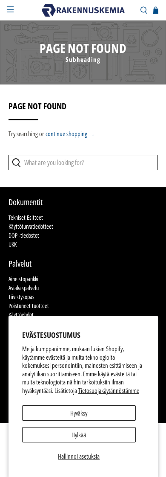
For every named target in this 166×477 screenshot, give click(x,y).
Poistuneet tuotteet (29, 306)
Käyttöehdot (21, 315)
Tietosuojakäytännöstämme (108, 390)
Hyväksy (78, 413)
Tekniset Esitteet (26, 217)
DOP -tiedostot (24, 235)
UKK (13, 244)
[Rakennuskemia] (83, 10)
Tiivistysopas (21, 297)
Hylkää (79, 434)
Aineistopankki (23, 279)
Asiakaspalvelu (24, 288)
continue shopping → (70, 133)
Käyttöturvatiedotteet (31, 226)
